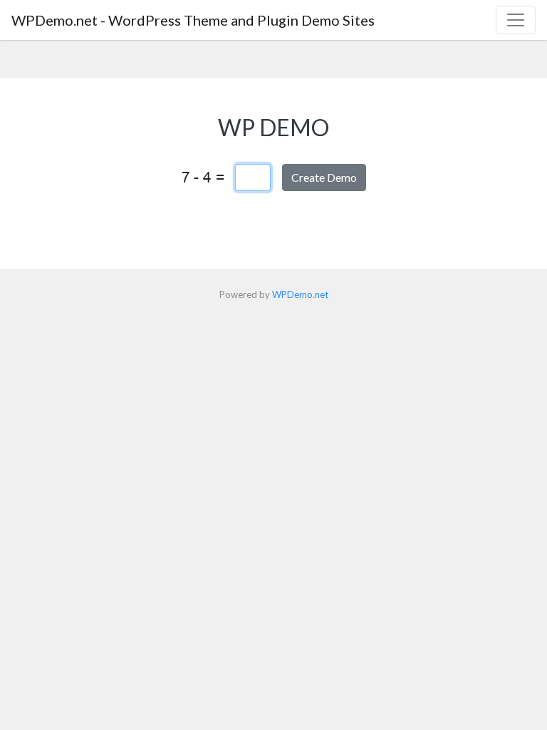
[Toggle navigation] (516, 20)
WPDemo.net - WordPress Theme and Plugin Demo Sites (193, 20)
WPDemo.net (300, 294)
